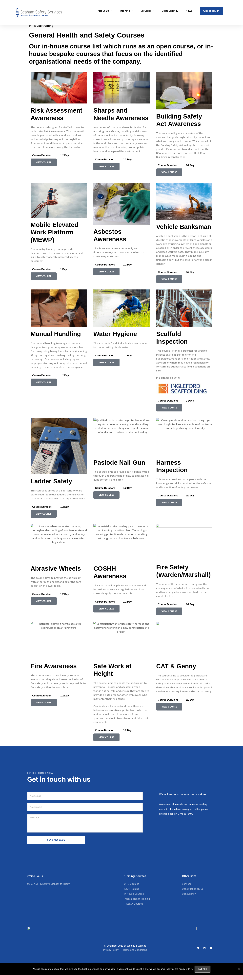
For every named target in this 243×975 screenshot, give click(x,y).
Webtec (142, 945)
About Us (103, 11)
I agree (202, 969)
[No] (239, 969)
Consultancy (170, 11)
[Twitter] (198, 948)
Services (146, 11)
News (189, 11)
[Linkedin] (204, 948)
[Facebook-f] (192, 948)
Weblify (131, 945)
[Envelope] (210, 948)
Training (125, 11)
